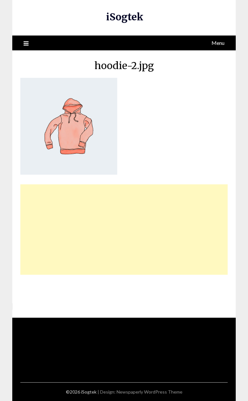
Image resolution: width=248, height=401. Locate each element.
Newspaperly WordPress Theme (149, 392)
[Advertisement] (124, 229)
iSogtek (124, 17)
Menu (218, 43)
